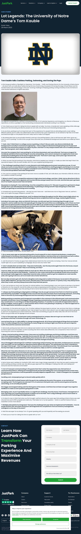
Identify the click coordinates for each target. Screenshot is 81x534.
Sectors (23, 3)
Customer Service (48, 497)
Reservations (71, 497)
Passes (70, 502)
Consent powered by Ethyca (61, 528)
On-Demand (71, 499)
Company (40, 3)
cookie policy (15, 515)
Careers (23, 499)
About (22, 497)
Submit (60, 480)
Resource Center (25, 505)
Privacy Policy (47, 505)
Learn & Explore (51, 3)
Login (60, 3)
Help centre (47, 499)
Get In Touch (72, 3)
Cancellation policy (48, 502)
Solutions (31, 3)
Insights (70, 505)
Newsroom (24, 502)
